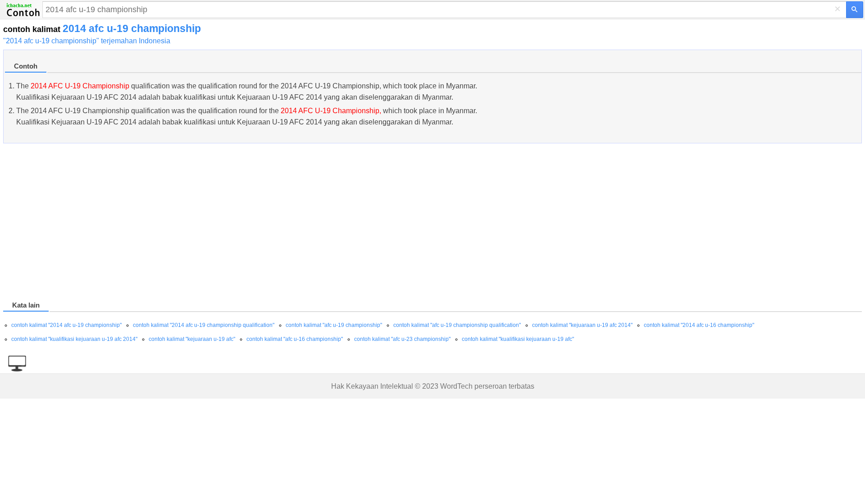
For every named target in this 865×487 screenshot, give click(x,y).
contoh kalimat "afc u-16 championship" (294, 339)
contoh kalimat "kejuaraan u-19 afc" (192, 339)
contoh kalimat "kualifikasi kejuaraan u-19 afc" (518, 339)
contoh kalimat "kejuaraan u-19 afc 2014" (582, 325)
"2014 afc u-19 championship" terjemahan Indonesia (86, 41)
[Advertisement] (273, 224)
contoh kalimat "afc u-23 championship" (402, 339)
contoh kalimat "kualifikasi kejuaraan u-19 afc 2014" (74, 339)
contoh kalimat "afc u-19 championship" (334, 325)
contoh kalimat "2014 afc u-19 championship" (66, 325)
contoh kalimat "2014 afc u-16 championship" (699, 325)
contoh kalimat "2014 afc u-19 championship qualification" (203, 325)
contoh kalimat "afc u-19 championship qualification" (457, 325)
